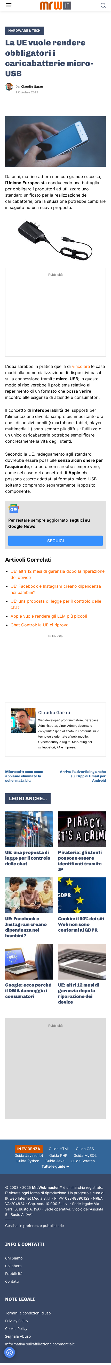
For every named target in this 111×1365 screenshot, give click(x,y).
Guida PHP (58, 1155)
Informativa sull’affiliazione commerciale (40, 1344)
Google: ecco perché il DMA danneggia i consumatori (28, 990)
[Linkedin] (22, 101)
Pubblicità (13, 1273)
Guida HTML (59, 1148)
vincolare (81, 366)
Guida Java (55, 1161)
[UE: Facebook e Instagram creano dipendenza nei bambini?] (29, 895)
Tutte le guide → (55, 1166)
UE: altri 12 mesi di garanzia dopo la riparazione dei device (78, 993)
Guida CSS (85, 1148)
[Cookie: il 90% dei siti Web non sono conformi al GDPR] (82, 895)
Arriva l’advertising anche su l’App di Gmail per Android (83, 776)
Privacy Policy (16, 1320)
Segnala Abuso (18, 1336)
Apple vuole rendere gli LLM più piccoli (49, 616)
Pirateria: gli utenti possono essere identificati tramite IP (80, 861)
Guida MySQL (85, 1155)
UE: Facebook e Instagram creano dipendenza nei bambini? (26, 927)
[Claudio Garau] (10, 87)
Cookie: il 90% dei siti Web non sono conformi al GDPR (81, 924)
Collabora (13, 1265)
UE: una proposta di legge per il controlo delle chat (27, 858)
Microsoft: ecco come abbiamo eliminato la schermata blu (24, 776)
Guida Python (28, 1161)
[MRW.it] (55, 6)
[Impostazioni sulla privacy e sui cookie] (9, 1352)
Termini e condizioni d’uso (28, 1313)
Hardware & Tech (24, 30)
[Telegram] (46, 101)
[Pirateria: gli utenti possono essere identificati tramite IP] (82, 829)
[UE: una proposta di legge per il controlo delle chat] (29, 829)
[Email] (58, 101)
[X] (10, 101)
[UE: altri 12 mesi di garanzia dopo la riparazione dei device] (82, 962)
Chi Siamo (13, 1258)
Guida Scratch (83, 1161)
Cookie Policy (16, 1328)
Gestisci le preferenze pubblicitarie (34, 1225)
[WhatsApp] (34, 101)
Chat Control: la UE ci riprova (39, 624)
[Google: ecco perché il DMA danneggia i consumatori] (29, 962)
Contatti (12, 1281)
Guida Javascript (28, 1155)
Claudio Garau (32, 86)
